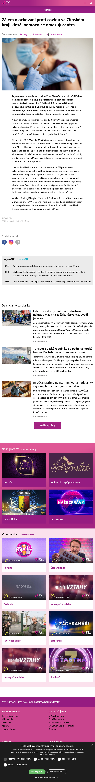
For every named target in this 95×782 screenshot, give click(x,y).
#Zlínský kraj (25, 34)
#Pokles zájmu (55, 34)
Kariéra (5, 726)
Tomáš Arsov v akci (57, 719)
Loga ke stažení (9, 729)
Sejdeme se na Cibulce (59, 722)
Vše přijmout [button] (37, 772)
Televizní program (10, 716)
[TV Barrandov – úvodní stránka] (7, 3)
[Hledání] (91, 3)
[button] (47, 777)
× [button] (92, 745)
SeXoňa (52, 729)
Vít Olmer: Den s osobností (61, 726)
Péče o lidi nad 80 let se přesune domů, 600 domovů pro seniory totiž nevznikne (52, 281)
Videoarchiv (7, 719)
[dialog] (47, 762)
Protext (47, 9)
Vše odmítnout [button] (56, 772)
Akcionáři (6, 722)
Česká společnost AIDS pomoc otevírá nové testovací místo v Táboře (46, 266)
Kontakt (6, 741)
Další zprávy (47, 425)
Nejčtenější (22, 259)
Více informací (50, 754)
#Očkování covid (40, 34)
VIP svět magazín (56, 716)
